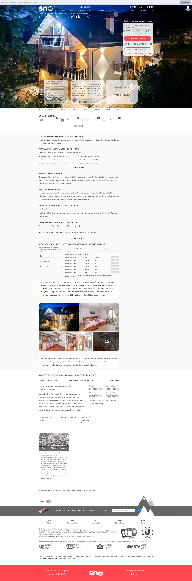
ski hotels (77, 490)
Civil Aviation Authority (86, 531)
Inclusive (122, 10)
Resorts (62, 10)
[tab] (48, 380)
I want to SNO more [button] (30, 2)
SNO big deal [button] (185, 2)
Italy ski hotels (91, 490)
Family (101, 10)
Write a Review (122, 94)
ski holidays (67, 490)
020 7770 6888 (55, 571)
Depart (85, 109)
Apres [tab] (63, 448)
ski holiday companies (85, 541)
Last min (143, 10)
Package (62, 109)
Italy (66, 13)
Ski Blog (142, 520)
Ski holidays (86, 7)
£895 (96, 269)
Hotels (72, 10)
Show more (78, 167)
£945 (96, 272)
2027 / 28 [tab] (105, 249)
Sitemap (142, 523)
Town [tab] (44, 448)
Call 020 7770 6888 (138, 44)
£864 (96, 266)
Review (50, 109)
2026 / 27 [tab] (78, 249)
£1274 (97, 257)
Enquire (135, 574)
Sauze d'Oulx (74, 13)
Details (74, 109)
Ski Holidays (49, 13)
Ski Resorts (58, 13)
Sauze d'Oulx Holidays (45, 419)
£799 (96, 260)
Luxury (111, 10)
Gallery (96, 109)
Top (40, 109)
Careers (119, 520)
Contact (96, 520)
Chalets (82, 10)
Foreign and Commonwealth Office (54, 536)
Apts (85, 419)
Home (41, 13)
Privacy (49, 523)
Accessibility (96, 523)
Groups (92, 10)
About (72, 520)
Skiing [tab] (53, 448)
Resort (107, 109)
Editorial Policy (119, 523)
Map (117, 109)
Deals (132, 10)
